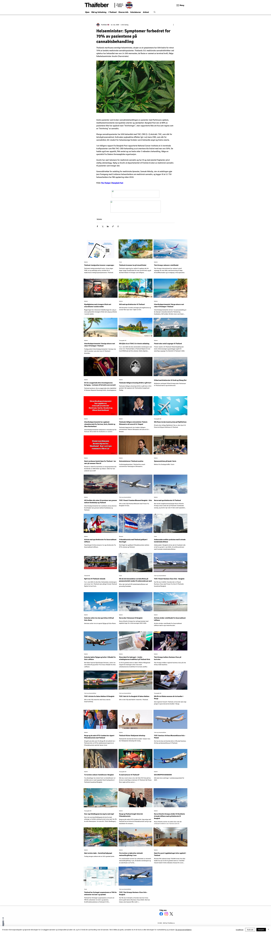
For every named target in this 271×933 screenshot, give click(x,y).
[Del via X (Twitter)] (103, 226)
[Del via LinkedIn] (108, 226)
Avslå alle (250, 930)
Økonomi (121, 536)
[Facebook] (161, 913)
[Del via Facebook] (97, 226)
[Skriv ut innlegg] (118, 226)
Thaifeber (96, 5)
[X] (171, 913)
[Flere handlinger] (173, 24)
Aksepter (261, 930)
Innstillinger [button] (239, 930)
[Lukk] (268, 929)
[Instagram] (166, 913)
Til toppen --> (3, 923)
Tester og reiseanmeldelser (125, 497)
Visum (120, 262)
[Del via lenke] (113, 226)
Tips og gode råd (122, 340)
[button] (98, 11)
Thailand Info (87, 575)
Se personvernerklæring (183, 930)
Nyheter (99, 219)
